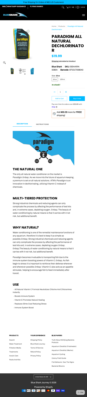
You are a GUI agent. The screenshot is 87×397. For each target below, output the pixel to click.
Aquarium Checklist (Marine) (62, 350)
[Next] (41, 44)
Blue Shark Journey (37, 344)
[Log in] (78, 7)
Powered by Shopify (43, 387)
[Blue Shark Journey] (15, 15)
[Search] (63, 7)
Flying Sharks (36, 6)
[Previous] (3, 44)
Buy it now (77, 98)
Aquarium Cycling (58, 354)
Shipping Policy (36, 340)
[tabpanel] (43, 222)
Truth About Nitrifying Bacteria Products (63, 341)
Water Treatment (15, 344)
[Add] (66, 92)
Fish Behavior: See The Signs (63, 362)
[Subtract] (54, 92)
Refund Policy (35, 352)
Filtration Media (15, 348)
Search (12, 340)
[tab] (22, 124)
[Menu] (83, 15)
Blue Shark (57, 66)
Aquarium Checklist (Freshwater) (64, 346)
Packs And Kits (14, 360)
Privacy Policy (35, 356)
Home (54, 26)
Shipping (55, 61)
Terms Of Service (36, 348)
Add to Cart (59, 98)
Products (61, 26)
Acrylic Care (13, 356)
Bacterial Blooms (58, 366)
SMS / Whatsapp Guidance (14, 6)
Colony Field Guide (59, 358)
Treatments (13, 352)
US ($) (83, 7)
